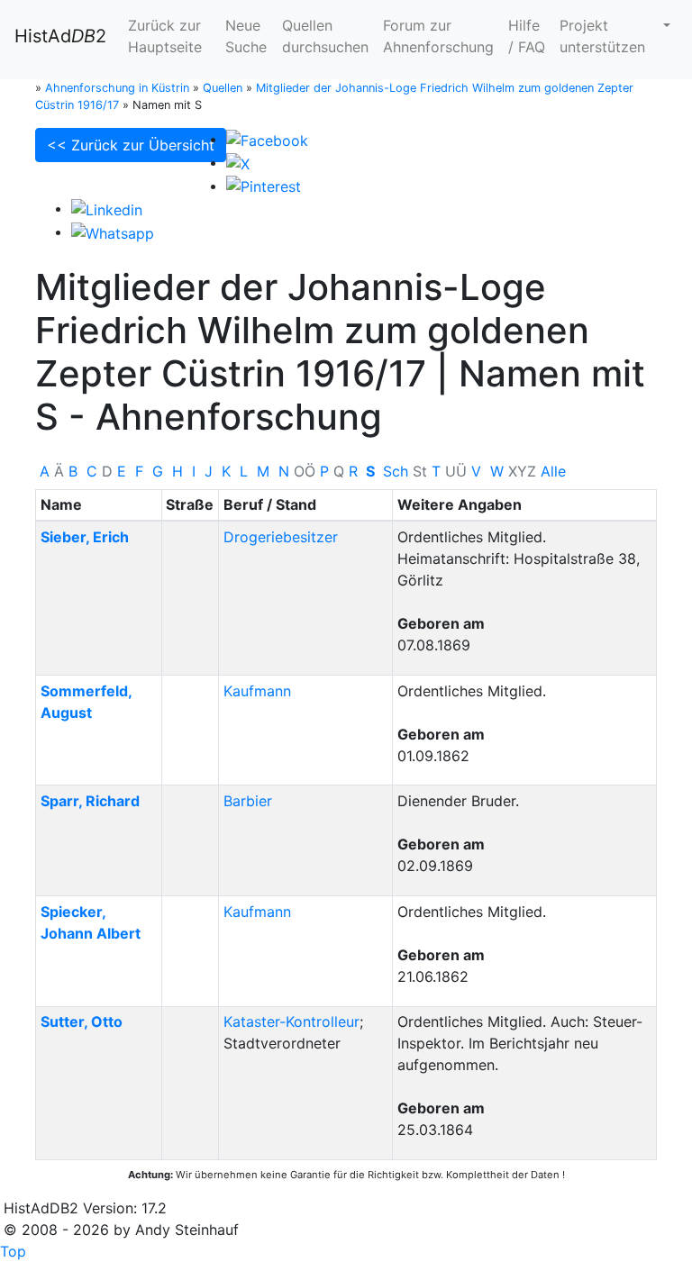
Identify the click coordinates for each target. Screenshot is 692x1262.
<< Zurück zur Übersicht (130, 145)
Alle (553, 471)
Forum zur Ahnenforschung (438, 36)
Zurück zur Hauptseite (165, 36)
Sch (395, 471)
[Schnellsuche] (665, 25)
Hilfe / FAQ (526, 36)
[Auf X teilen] (238, 162)
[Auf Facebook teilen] (267, 139)
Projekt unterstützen (602, 36)
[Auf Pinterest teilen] (263, 186)
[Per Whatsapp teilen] (112, 231)
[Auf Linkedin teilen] (106, 208)
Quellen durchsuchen (325, 36)
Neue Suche (246, 36)
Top (13, 1251)
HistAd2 (60, 36)
